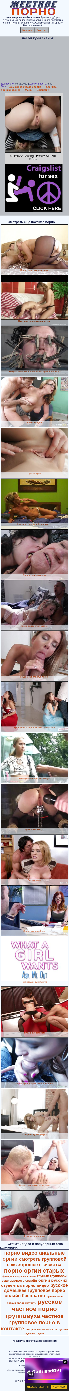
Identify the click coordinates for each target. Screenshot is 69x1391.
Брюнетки (43, 90)
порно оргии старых (34, 1270)
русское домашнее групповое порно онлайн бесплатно (36, 1290)
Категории (27, 30)
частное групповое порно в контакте (32, 1322)
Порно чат (41, 30)
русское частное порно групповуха (34, 1308)
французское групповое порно (19, 1276)
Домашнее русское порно (25, 86)
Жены (28, 90)
